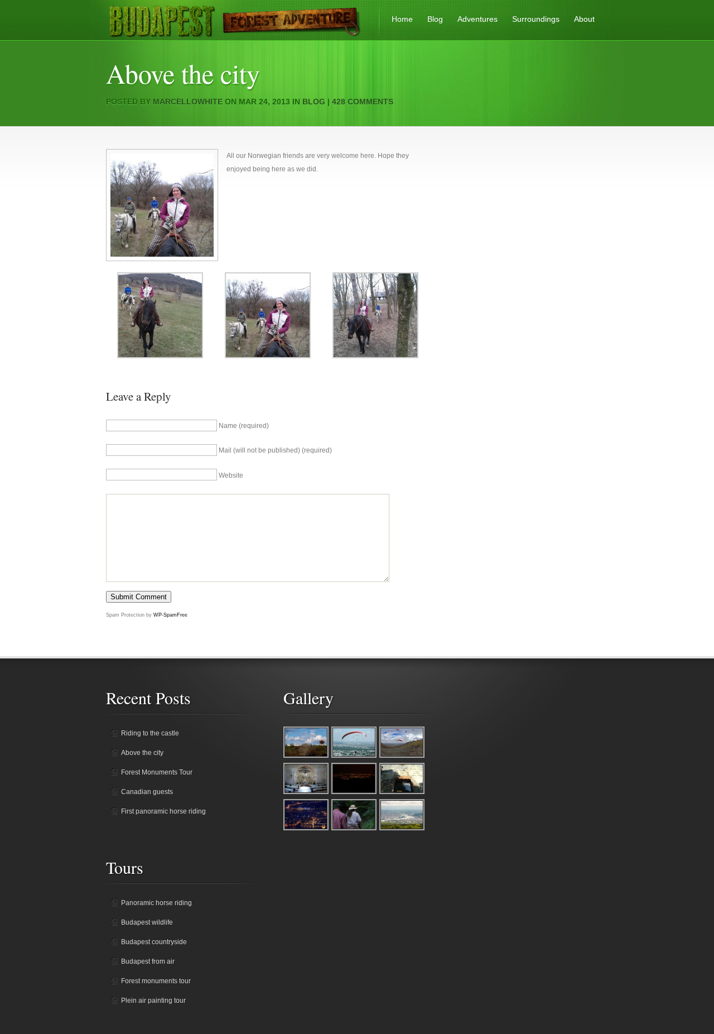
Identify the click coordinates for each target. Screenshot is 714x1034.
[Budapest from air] (354, 757)
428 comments (362, 101)
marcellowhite (188, 101)
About (584, 19)
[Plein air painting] (402, 829)
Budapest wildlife (147, 922)
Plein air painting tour (153, 1000)
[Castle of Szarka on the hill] (306, 757)
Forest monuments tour (156, 981)
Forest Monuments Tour (156, 772)
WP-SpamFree (170, 615)
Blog (435, 19)
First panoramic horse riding (163, 811)
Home (402, 19)
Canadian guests (147, 792)
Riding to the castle (150, 733)
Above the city (142, 753)
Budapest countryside (154, 942)
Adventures (477, 19)
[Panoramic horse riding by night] (306, 829)
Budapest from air (148, 961)
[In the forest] (354, 829)
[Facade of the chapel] (402, 793)
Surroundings (535, 19)
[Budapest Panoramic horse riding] (354, 793)
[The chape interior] (306, 793)
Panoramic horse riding (156, 903)
